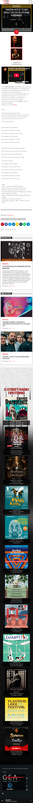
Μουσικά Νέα (16, 6)
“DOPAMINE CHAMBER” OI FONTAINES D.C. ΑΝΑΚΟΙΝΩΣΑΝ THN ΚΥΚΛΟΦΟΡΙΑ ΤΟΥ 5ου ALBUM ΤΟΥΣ (16, 324)
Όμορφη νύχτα (21, 219)
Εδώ (16, 105)
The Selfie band (5, 219)
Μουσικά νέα (13, 219)
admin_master (10, 215)
